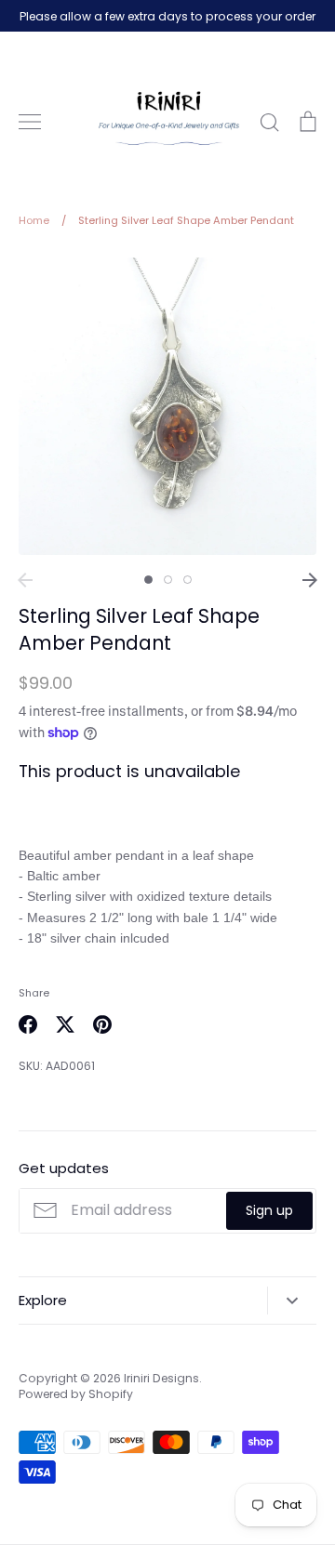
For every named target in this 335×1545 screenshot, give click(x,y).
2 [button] (168, 579)
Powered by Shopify (76, 1394)
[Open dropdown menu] (291, 1300)
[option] (167, 405)
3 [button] (187, 579)
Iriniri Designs (161, 1378)
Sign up (269, 1210)
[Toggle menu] (29, 121)
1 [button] (148, 579)
